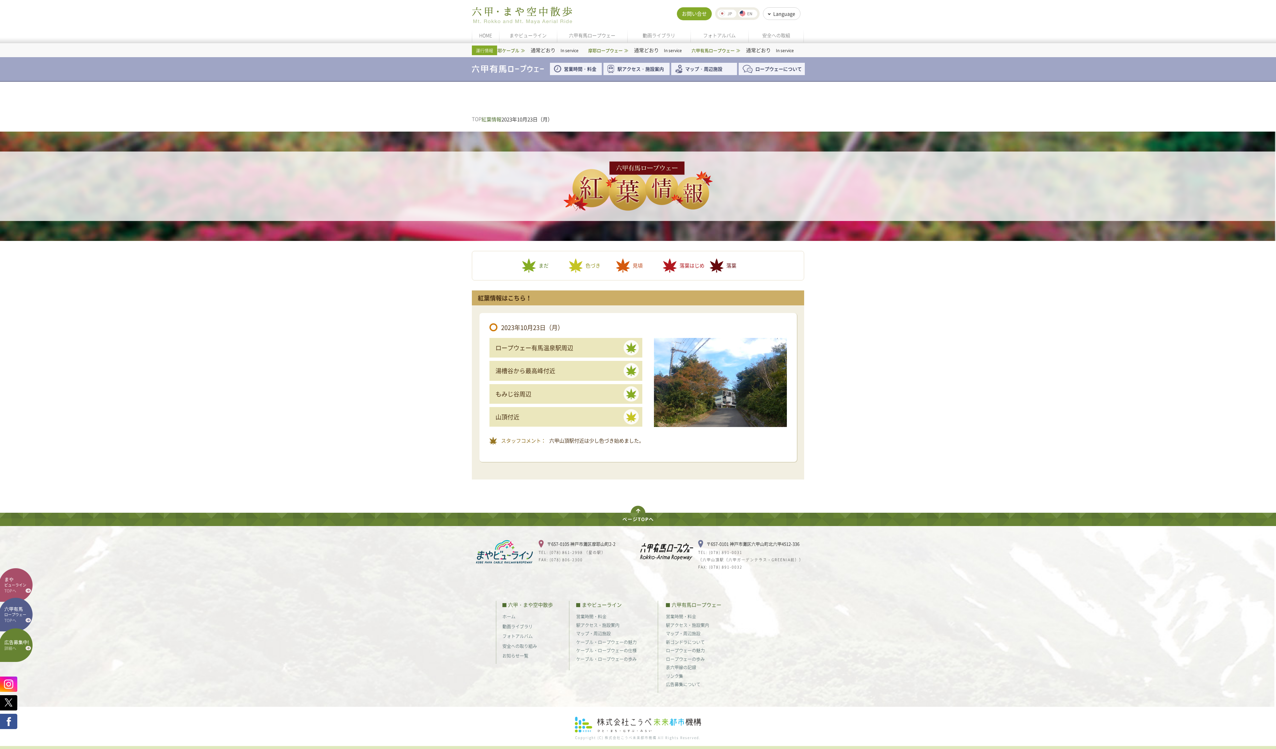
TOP (476, 119)
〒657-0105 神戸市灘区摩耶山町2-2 (581, 544)
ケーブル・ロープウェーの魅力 (606, 642)
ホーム (508, 616)
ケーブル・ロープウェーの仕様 (606, 650)
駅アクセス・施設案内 (643, 68)
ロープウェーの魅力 (685, 650)
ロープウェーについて (778, 68)
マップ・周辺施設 (703, 68)
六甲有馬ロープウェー (592, 35)
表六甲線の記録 (681, 667)
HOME (485, 35)
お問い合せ (694, 13)
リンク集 (674, 676)
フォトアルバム (719, 35)
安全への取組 (776, 35)
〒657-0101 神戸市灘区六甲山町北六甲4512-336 (752, 544)
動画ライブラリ (659, 35)
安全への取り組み (519, 646)
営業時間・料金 (580, 68)
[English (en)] (747, 14)
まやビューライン (528, 35)
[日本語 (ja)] (726, 14)
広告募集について (683, 684)
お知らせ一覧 (515, 655)
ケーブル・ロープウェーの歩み (606, 659)
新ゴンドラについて (685, 642)
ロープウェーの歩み (685, 659)
